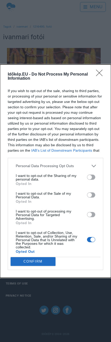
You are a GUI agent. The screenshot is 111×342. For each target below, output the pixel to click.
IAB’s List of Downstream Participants (61, 150)
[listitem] (55, 166)
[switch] (91, 177)
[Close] (101, 74)
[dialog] (55, 171)
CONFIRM (33, 261)
